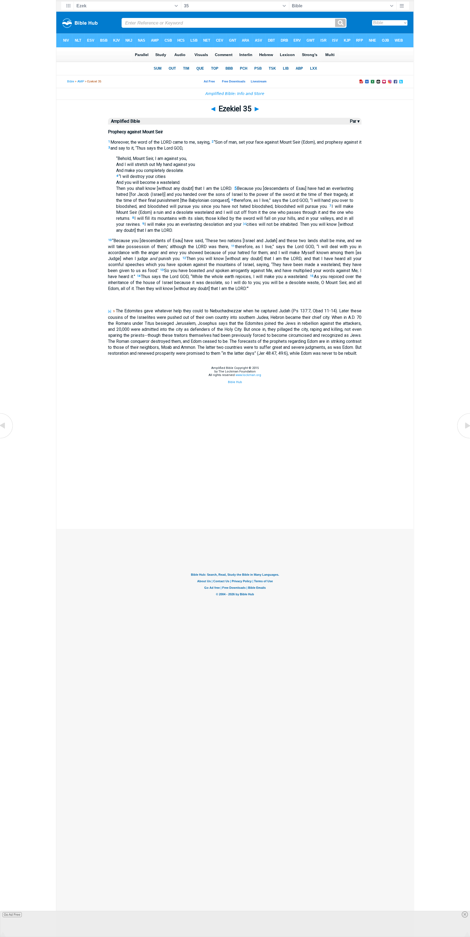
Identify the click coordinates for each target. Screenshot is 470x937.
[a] (244, 223)
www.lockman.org (248, 375)
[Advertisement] (235, 501)
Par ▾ (355, 121)
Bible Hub (235, 382)
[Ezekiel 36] (463, 437)
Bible (70, 81)
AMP (80, 81)
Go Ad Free (12, 915)
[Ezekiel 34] (7, 437)
